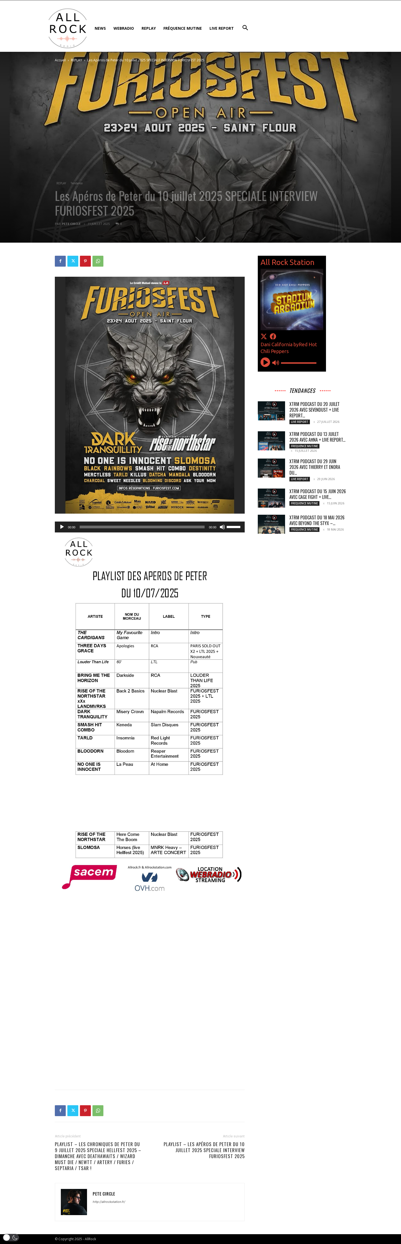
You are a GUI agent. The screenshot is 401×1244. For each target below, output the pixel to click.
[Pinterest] (85, 261)
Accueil (60, 60)
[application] (150, 527)
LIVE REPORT (299, 422)
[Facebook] (60, 261)
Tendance (77, 183)
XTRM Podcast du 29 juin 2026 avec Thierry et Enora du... (314, 467)
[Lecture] (62, 527)
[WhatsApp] (97, 261)
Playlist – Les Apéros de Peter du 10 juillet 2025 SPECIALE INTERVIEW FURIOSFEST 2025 (204, 1150)
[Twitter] (72, 261)
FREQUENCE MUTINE (304, 446)
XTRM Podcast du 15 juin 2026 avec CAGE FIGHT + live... (317, 494)
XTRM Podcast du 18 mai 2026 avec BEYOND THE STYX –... (317, 520)
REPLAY (76, 60)
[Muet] (222, 527)
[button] (11, 1237)
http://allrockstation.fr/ (109, 1202)
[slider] (234, 526)
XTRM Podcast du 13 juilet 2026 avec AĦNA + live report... (317, 437)
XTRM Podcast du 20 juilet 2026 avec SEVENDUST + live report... (314, 410)
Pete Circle (71, 224)
